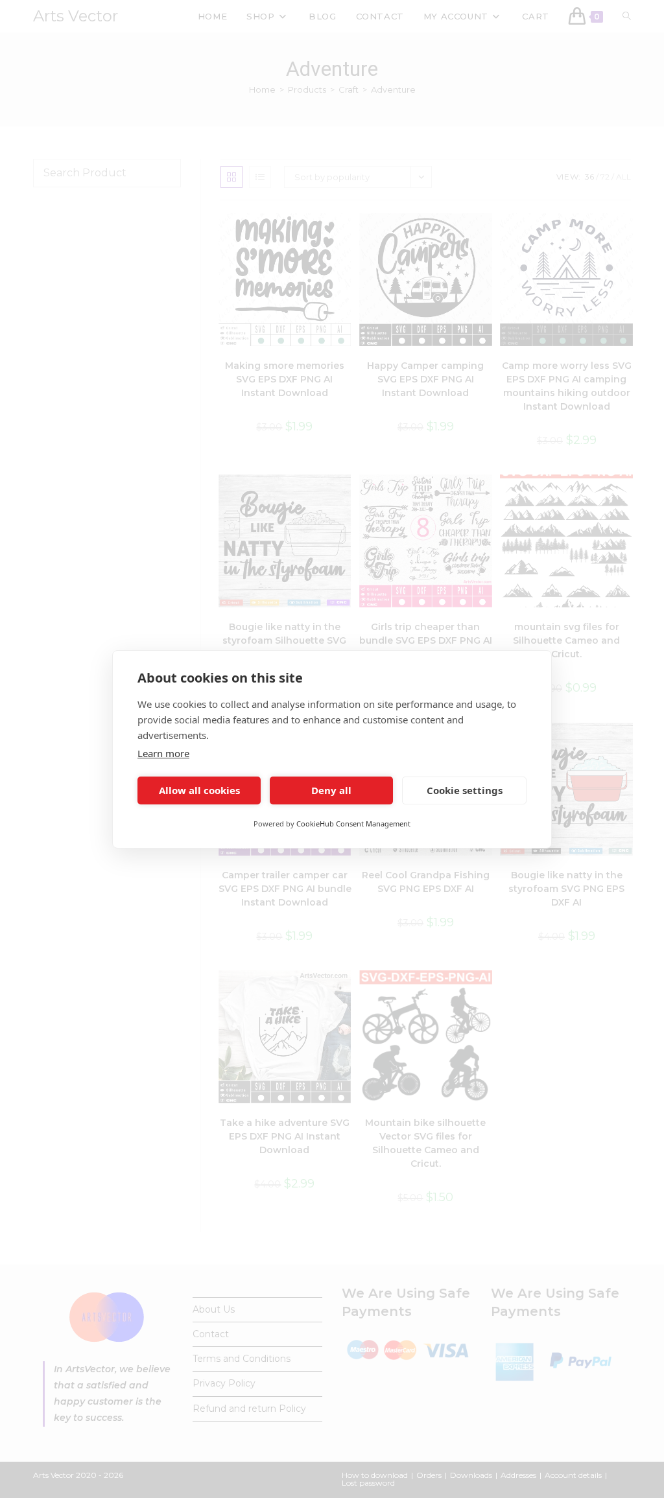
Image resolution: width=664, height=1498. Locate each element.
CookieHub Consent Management (353, 823)
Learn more (163, 753)
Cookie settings (465, 790)
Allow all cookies (199, 790)
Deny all (331, 790)
